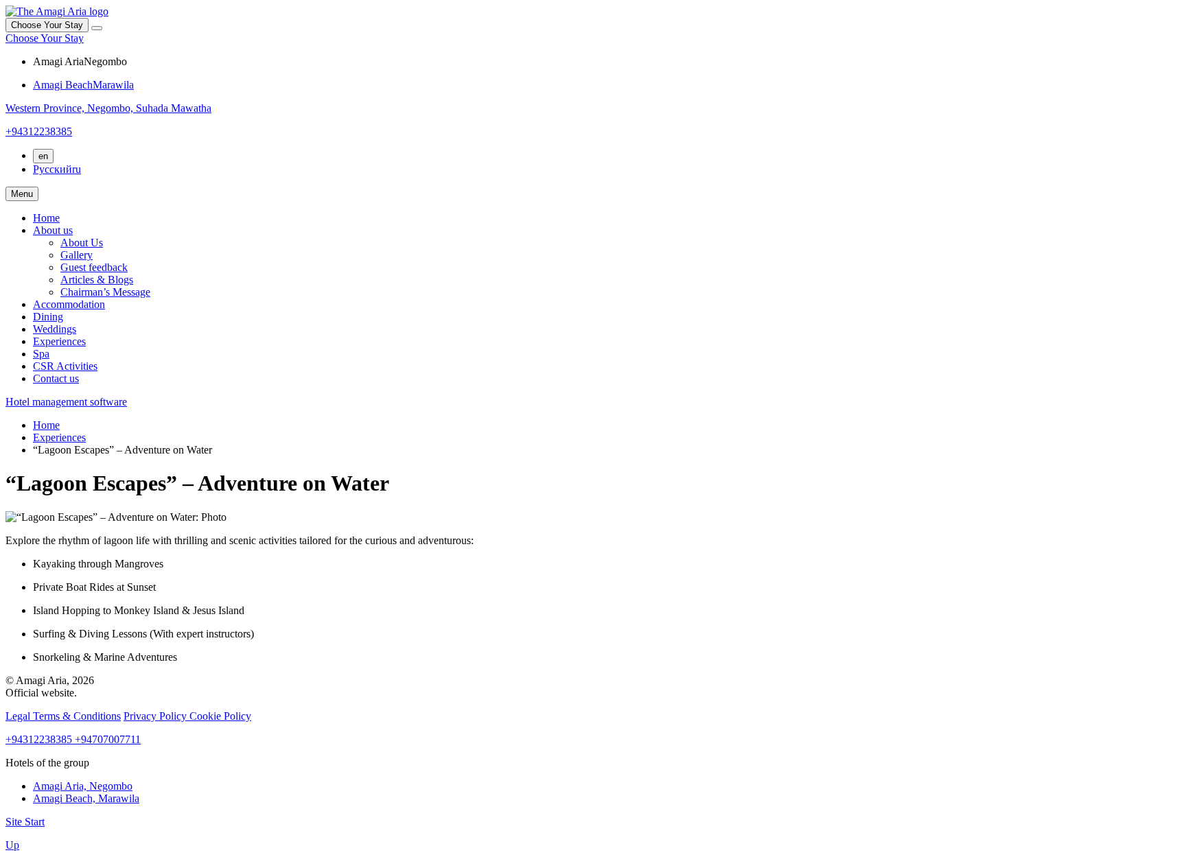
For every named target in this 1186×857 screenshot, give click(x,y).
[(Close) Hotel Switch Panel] (96, 28)
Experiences (59, 341)
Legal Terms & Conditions (63, 716)
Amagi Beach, (86, 798)
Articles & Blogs (96, 279)
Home (46, 218)
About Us (81, 242)
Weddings (54, 329)
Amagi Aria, (82, 786)
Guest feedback (94, 267)
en (43, 156)
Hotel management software (66, 402)
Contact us (56, 378)
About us (53, 230)
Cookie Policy (220, 716)
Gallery (76, 255)
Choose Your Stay (44, 38)
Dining (48, 316)
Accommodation (69, 304)
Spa (41, 354)
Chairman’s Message (105, 292)
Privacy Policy (156, 716)
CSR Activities (65, 366)
